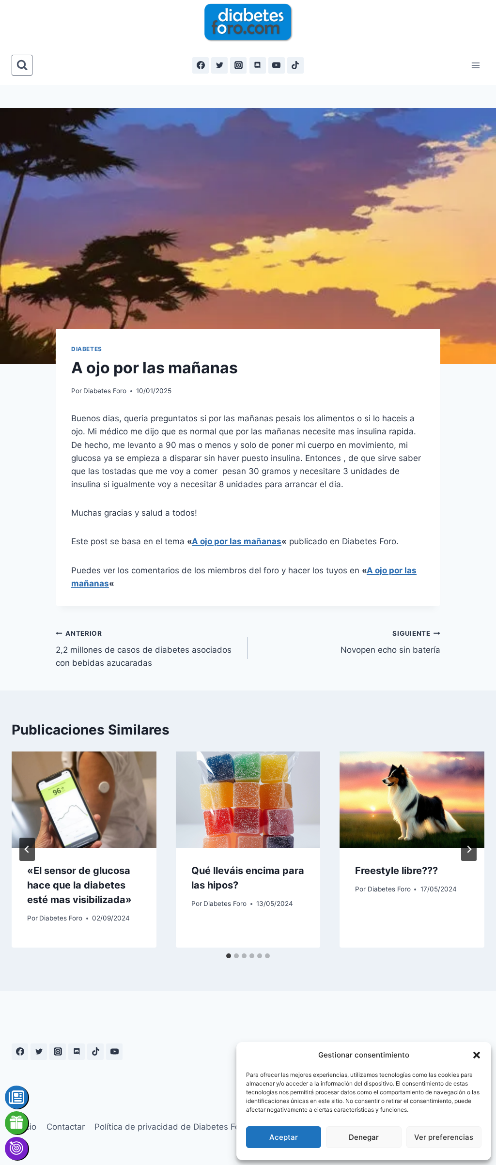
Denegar (364, 1137)
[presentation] (84, 799)
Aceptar (283, 1137)
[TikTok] (295, 65)
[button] (476, 1055)
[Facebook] (200, 65)
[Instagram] (238, 65)
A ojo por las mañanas (236, 541)
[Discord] (257, 65)
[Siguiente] (469, 849)
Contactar (65, 1127)
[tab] (228, 955)
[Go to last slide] (27, 849)
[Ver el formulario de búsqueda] (22, 65)
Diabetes (86, 349)
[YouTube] (276, 65)
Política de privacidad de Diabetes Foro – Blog (184, 1127)
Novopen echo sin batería (390, 642)
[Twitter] (219, 65)
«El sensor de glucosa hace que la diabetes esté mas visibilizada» (79, 885)
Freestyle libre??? (396, 870)
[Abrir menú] (475, 65)
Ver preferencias (443, 1137)
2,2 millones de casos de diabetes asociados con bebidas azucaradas (144, 648)
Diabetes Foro (104, 391)
